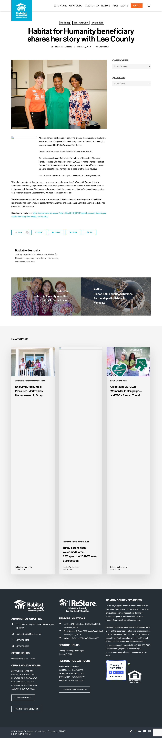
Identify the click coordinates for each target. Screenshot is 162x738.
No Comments (102, 47)
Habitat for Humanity (63, 47)
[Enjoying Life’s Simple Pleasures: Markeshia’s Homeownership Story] (33, 460)
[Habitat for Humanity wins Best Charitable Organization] (46, 296)
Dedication (19, 381)
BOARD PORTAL (24, 734)
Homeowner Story (81, 23)
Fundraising (65, 23)
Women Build (97, 23)
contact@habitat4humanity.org (28, 634)
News (43, 381)
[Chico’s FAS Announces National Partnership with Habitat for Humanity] (116, 296)
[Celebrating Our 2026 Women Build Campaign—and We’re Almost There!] (128, 460)
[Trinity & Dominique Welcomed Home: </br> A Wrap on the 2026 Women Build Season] (80, 460)
